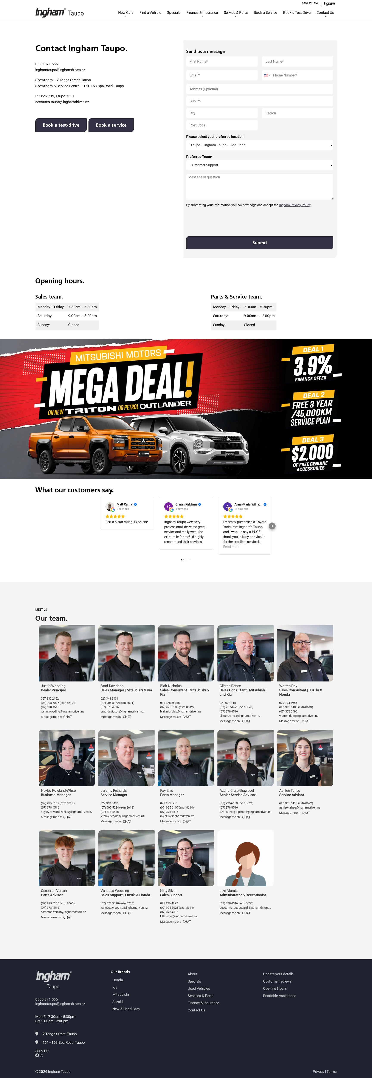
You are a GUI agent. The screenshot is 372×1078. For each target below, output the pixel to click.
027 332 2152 (50, 698)
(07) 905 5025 (50, 703)
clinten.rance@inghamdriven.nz (240, 716)
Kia (114, 987)
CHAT (67, 717)
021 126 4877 (169, 903)
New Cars (125, 12)
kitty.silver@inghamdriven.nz (178, 916)
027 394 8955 (288, 703)
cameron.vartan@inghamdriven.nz (63, 912)
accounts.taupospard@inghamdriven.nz (245, 908)
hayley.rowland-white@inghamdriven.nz (67, 812)
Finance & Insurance (202, 12)
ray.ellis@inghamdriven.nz (177, 816)
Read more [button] (231, 547)
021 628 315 (228, 703)
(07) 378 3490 (288, 711)
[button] (99, 526)
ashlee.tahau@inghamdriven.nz (299, 807)
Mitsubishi (120, 994)
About (192, 974)
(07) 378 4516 (50, 707)
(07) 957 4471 (229, 707)
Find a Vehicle (150, 12)
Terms (332, 1071)
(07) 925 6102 (50, 803)
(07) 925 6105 (169, 707)
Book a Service (265, 12)
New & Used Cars (126, 1009)
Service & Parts (236, 12)
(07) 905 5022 (110, 703)
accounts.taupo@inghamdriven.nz (62, 102)
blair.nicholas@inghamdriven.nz (180, 711)
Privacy (318, 1071)
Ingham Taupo (59, 1071)
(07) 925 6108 (288, 707)
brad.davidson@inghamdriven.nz (122, 711)
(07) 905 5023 (169, 908)
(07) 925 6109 (229, 803)
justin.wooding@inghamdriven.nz (62, 711)
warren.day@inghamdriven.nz (298, 716)
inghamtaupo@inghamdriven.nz (60, 70)
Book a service (111, 125)
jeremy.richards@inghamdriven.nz (122, 816)
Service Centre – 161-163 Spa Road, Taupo (90, 86)
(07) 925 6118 (288, 803)
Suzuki (117, 1002)
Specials (173, 12)
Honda (117, 980)
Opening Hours (275, 988)
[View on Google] (109, 506)
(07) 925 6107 (169, 807)
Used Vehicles (199, 988)
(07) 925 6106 (50, 903)
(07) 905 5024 (110, 807)
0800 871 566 (310, 3)
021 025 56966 (170, 703)
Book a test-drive (61, 125)
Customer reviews (277, 981)
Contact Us (325, 12)
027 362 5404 (109, 803)
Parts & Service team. (236, 297)
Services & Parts (201, 996)
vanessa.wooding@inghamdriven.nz (124, 908)
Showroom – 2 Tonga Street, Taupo (63, 80)
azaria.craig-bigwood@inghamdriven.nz (245, 812)
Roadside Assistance (279, 996)
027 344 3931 (109, 698)
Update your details (278, 974)
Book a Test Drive (297, 12)
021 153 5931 (169, 803)
